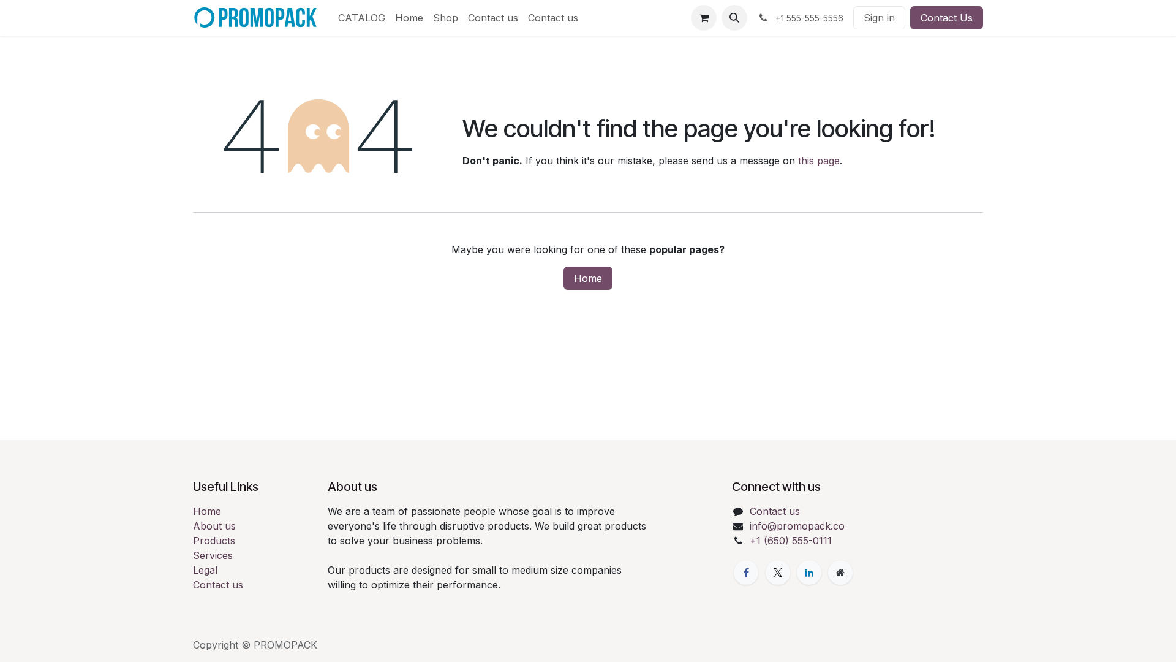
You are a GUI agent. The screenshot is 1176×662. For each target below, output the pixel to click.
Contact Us (947, 18)
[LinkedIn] (809, 572)
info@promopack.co (797, 526)
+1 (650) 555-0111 (791, 541)
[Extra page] (840, 572)
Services (213, 555)
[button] (734, 18)
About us (214, 526)
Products (214, 541)
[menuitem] (361, 18)
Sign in (879, 18)
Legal (205, 570)
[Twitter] (778, 572)
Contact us (218, 585)
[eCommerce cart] (704, 18)
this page (819, 160)
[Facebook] (746, 572)
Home (588, 278)
